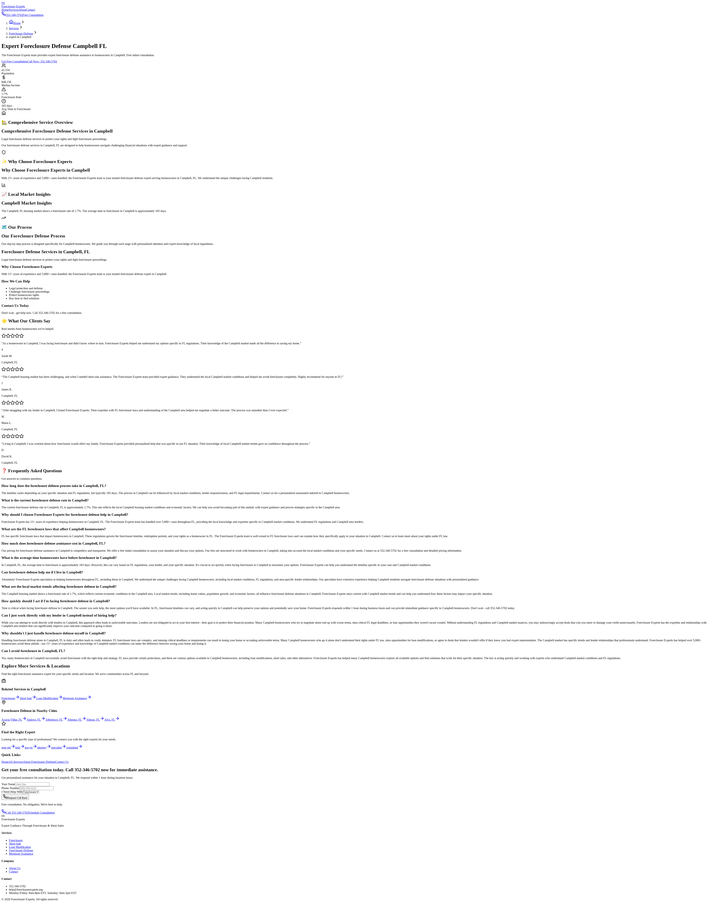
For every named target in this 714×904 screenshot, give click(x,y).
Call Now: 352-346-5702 (42, 61)
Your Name (8, 784)
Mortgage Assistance (21, 853)
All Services (16, 761)
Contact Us (62, 761)
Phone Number (10, 788)
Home (5, 9)
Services (14, 9)
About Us (14, 868)
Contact (30, 9)
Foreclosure (16, 840)
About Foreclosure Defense (39, 761)
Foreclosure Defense (21, 850)
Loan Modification (20, 847)
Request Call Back (17, 798)
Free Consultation (33, 15)
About (22, 9)
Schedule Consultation (41, 812)
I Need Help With (11, 791)
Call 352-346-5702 (17, 812)
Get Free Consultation (14, 61)
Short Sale (15, 843)
